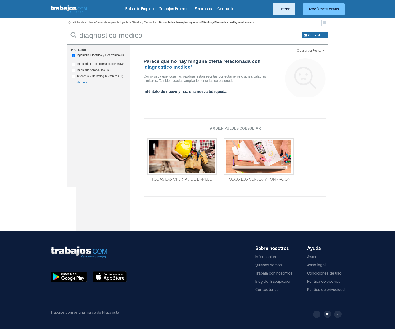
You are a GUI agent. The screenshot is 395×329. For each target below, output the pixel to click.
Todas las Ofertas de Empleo (182, 179)
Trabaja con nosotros (274, 273)
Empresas (203, 9)
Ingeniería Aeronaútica (91, 70)
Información (265, 257)
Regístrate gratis (324, 9)
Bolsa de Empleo (139, 9)
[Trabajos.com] (68, 12)
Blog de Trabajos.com (273, 282)
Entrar (284, 9)
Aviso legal (316, 265)
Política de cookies (323, 282)
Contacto (226, 9)
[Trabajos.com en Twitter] (327, 314)
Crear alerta (317, 35)
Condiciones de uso (324, 273)
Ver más (82, 82)
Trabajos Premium (174, 9)
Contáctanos (267, 290)
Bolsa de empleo (83, 22)
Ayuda (312, 257)
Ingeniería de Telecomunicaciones (98, 63)
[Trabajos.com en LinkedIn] (338, 314)
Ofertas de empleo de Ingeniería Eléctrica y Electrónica (125, 22)
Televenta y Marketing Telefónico (97, 76)
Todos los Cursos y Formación (259, 179)
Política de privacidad (326, 290)
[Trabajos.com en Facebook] (316, 314)
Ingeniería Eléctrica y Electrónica (98, 55)
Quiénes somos (268, 265)
